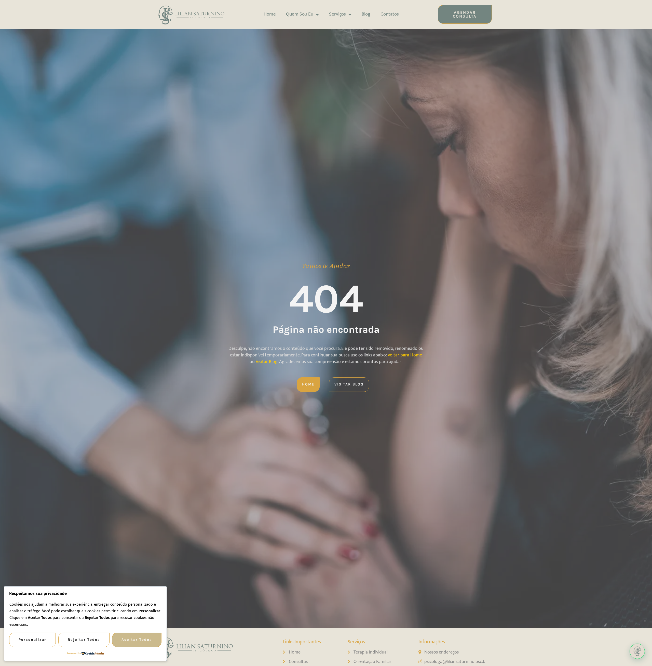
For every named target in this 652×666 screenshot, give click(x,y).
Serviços (337, 14)
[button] (637, 651)
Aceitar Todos (136, 639)
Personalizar (32, 639)
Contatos (390, 14)
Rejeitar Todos (84, 639)
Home (270, 14)
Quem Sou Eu (299, 14)
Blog (366, 14)
